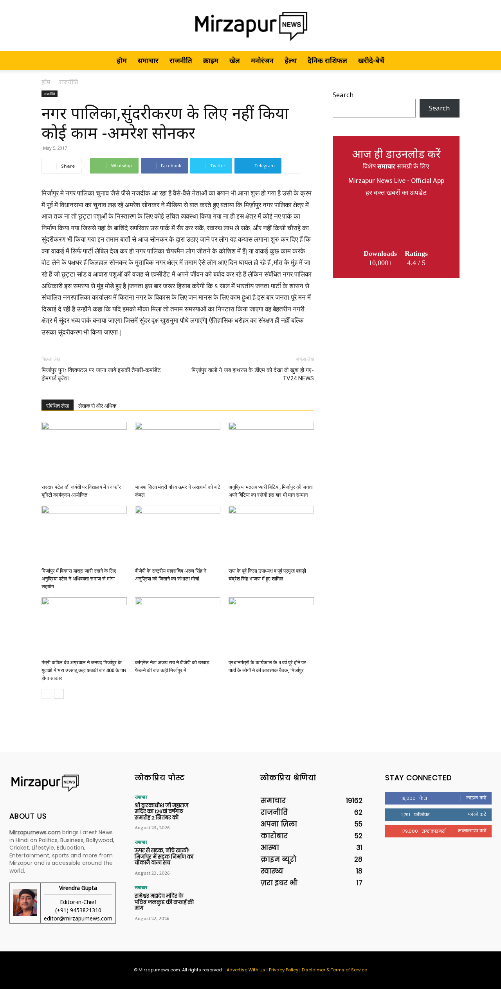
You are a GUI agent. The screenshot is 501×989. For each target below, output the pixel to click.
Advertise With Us (246, 970)
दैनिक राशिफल (327, 60)
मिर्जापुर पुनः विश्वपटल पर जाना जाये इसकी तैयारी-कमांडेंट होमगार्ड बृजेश (101, 374)
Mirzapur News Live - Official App (396, 181)
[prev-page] (46, 694)
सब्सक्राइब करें (472, 831)
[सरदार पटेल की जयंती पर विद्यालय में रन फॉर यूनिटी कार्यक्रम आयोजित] (84, 451)
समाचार (148, 60)
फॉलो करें (477, 814)
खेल (234, 60)
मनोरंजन (262, 60)
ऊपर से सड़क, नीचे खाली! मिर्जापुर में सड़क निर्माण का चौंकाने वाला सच (164, 856)
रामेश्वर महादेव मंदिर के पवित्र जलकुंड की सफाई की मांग (164, 902)
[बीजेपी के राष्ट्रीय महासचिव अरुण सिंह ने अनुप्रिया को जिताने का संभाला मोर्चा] (177, 535)
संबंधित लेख (57, 406)
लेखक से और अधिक (97, 406)
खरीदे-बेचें (371, 60)
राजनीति (180, 60)
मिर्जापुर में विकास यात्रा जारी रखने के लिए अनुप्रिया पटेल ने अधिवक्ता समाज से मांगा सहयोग (78, 578)
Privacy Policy (283, 970)
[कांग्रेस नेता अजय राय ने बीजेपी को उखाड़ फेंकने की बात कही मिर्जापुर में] (177, 626)
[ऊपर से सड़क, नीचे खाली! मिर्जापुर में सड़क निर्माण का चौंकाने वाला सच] (219, 855)
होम (122, 60)
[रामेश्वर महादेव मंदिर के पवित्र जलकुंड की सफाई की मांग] (219, 900)
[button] (450, 60)
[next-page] (59, 694)
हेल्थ (291, 60)
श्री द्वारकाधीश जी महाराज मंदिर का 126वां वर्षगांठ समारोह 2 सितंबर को (161, 811)
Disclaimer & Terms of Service (334, 970)
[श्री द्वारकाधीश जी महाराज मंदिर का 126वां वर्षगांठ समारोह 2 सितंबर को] (219, 809)
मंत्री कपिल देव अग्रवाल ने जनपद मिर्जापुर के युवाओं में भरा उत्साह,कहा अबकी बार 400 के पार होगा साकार (83, 670)
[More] (292, 166)
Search (343, 94)
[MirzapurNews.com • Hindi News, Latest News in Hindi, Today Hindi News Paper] (250, 26)
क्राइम (210, 60)
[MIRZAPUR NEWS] (62, 783)
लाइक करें (476, 798)
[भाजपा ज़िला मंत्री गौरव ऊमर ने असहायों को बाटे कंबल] (177, 451)
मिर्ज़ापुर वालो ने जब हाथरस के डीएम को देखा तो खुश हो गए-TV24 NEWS (252, 374)
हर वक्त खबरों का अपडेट (396, 193)
